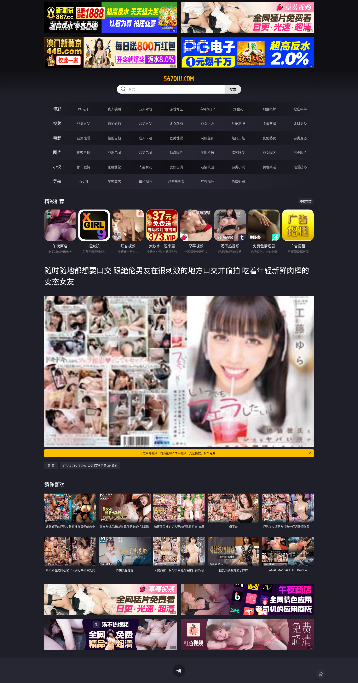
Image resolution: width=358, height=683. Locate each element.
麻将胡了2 (207, 109)
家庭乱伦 (114, 167)
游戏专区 (176, 109)
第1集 (51, 465)
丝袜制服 (238, 123)
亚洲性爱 (83, 138)
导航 (57, 181)
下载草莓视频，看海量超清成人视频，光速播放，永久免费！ (179, 453)
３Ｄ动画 (176, 123)
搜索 (233, 89)
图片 (57, 152)
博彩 (57, 109)
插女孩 (83, 181)
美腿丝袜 (207, 152)
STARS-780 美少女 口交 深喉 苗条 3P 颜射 (90, 465)
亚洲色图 (114, 152)
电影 (57, 138)
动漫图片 (176, 152)
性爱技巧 (300, 167)
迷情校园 (207, 167)
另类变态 (300, 138)
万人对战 (145, 109)
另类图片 (300, 152)
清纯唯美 (238, 152)
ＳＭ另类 (300, 123)
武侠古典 (176, 167)
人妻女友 (145, 167)
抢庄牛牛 (300, 109)
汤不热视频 (176, 181)
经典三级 (238, 138)
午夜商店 (114, 181)
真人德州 (114, 109)
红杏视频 (207, 181)
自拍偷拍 (114, 123)
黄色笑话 (269, 167)
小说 (57, 167)
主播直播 (269, 123)
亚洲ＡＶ (83, 123)
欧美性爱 (176, 138)
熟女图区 (269, 152)
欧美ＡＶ (145, 123)
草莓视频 (145, 181)
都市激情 (83, 167)
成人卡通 (145, 138)
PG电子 (83, 109)
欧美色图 (145, 152)
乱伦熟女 (269, 138)
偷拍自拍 (114, 138)
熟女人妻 (207, 123)
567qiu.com (179, 79)
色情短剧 (238, 181)
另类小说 (238, 167)
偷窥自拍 (83, 152)
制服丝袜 (207, 138)
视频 (57, 123)
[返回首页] (321, 674)
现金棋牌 (269, 109)
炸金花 (238, 109)
